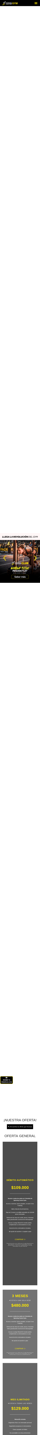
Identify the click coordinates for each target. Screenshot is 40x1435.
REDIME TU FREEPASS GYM (6, 1081)
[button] (36, 3)
